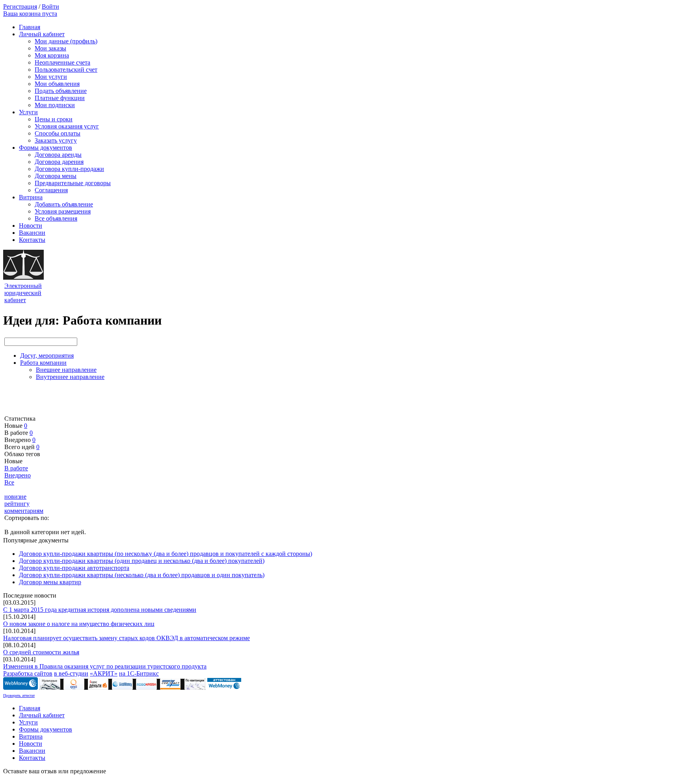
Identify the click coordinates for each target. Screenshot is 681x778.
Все (9, 482)
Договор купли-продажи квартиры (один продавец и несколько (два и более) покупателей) (141, 560)
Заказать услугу (56, 140)
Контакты (32, 239)
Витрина (31, 197)
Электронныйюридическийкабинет (23, 292)
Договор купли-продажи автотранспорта (74, 567)
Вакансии (32, 232)
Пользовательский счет (66, 69)
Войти (50, 6)
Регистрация (20, 6)
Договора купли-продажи (69, 168)
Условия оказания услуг (67, 126)
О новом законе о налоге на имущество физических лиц (78, 623)
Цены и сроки (54, 119)
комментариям (23, 510)
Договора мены (55, 176)
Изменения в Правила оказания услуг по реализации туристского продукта (105, 666)
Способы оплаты (57, 133)
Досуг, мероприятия (47, 355)
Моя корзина (52, 55)
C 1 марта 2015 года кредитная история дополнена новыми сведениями (99, 609)
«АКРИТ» (103, 673)
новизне (15, 496)
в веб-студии (71, 673)
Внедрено (17, 475)
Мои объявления (57, 83)
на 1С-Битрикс (139, 673)
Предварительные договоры (73, 183)
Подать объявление (61, 90)
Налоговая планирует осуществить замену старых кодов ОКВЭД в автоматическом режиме (126, 638)
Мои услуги (51, 76)
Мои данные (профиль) (66, 41)
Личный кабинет (42, 34)
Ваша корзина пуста (30, 13)
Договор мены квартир (50, 582)
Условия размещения (63, 211)
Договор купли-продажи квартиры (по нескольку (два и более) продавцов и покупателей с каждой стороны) (165, 553)
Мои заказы (50, 48)
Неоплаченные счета (62, 62)
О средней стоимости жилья (41, 652)
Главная (29, 27)
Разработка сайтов (27, 673)
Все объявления (56, 218)
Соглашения (51, 190)
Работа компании (43, 362)
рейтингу (17, 503)
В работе (16, 468)
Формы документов (45, 147)
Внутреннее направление (70, 376)
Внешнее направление (66, 369)
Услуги (28, 112)
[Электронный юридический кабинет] (23, 277)
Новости (30, 225)
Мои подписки (55, 105)
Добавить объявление (64, 204)
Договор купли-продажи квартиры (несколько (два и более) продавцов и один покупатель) (141, 575)
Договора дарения (59, 161)
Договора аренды (58, 154)
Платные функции (60, 98)
